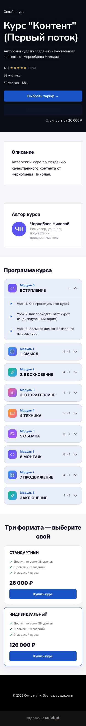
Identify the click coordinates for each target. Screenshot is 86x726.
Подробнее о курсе (43, 109)
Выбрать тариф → (43, 96)
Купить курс (43, 594)
